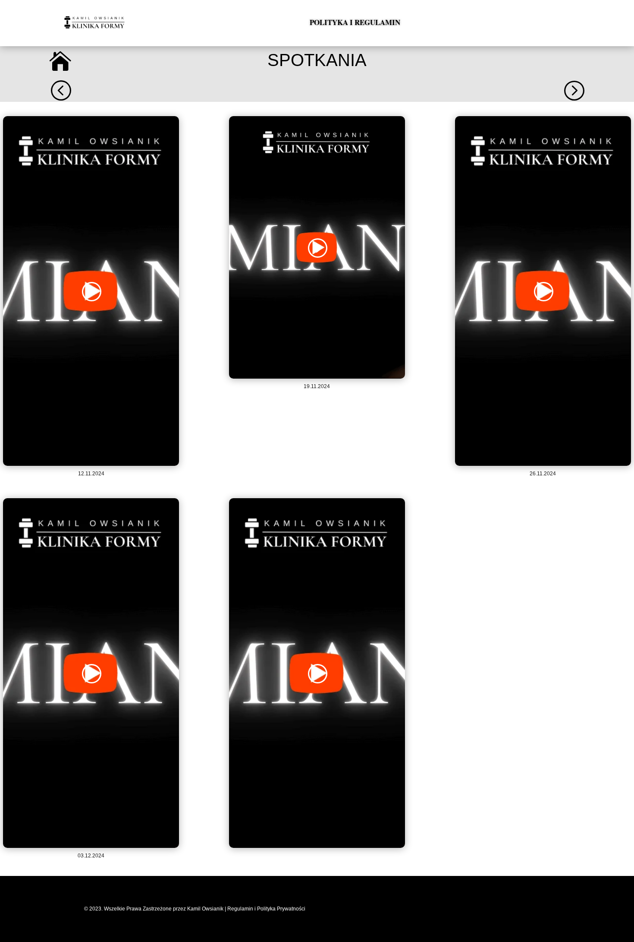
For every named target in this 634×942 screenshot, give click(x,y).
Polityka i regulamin (355, 22)
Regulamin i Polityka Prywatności (267, 909)
